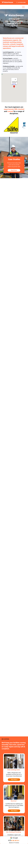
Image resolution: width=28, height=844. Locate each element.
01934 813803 (23, 2)
